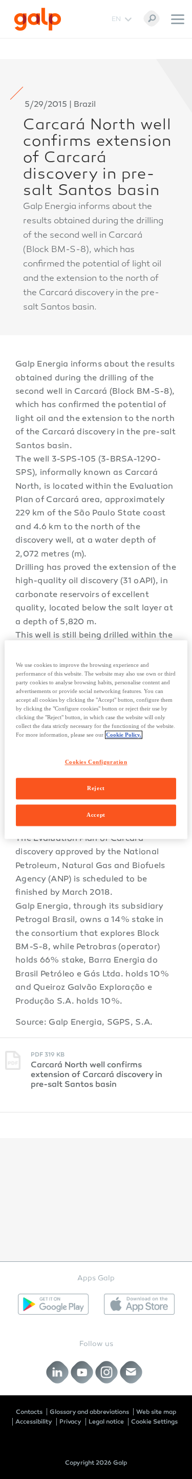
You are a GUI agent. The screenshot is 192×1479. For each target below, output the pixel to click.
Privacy (70, 1421)
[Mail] (130, 1372)
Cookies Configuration (96, 762)
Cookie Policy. (123, 735)
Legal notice (106, 1421)
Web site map (156, 1411)
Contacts (29, 1411)
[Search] (151, 18)
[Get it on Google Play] (53, 1304)
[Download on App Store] (139, 1304)
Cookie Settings (154, 1421)
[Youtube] (81, 1372)
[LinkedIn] (57, 1372)
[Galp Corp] (37, 19)
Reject (95, 788)
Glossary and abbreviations (89, 1411)
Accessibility (33, 1421)
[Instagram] (106, 1372)
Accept (96, 815)
